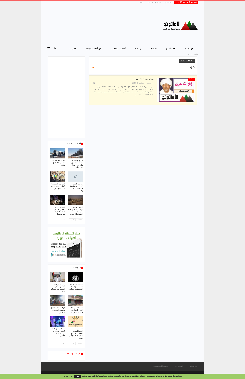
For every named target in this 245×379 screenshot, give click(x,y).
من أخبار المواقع (93, 49)
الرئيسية (189, 49)
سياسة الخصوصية (146, 2)
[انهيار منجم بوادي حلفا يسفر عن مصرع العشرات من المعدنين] (75, 200)
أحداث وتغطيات (118, 49)
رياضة (138, 49)
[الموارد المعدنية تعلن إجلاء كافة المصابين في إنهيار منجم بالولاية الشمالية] (57, 176)
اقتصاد (153, 49)
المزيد (73, 49)
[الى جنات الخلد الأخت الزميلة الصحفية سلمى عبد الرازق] (75, 277)
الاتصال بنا (159, 2)
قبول (77, 376)
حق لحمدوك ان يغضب (143, 79)
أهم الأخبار (171, 49)
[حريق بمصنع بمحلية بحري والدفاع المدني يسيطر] (75, 153)
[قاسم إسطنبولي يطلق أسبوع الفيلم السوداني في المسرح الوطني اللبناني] (75, 321)
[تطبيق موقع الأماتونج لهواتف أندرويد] (66, 244)
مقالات (191, 79)
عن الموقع (168, 2)
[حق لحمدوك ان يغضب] (176, 90)
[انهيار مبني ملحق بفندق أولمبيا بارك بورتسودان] (57, 200)
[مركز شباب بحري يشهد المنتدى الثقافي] (57, 300)
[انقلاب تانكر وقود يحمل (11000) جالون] (57, 153)
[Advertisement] (97, 25)
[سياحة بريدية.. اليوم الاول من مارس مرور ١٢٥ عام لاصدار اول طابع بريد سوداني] (75, 300)
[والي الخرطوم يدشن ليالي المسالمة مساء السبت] (57, 277)
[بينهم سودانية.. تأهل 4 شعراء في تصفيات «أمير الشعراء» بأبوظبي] (57, 321)
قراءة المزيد (68, 376)
